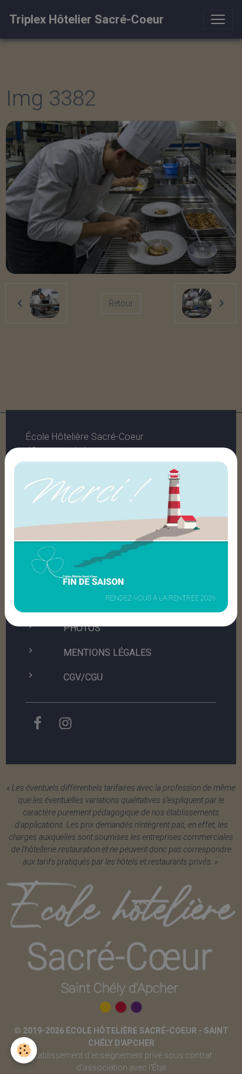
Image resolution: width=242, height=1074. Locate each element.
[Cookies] (24, 1050)
